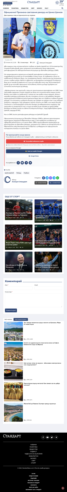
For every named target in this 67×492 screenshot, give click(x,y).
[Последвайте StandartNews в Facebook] (4, 5)
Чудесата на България (33, 454)
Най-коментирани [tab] (21, 319)
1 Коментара (56, 183)
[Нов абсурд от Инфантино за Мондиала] (18, 262)
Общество (33, 449)
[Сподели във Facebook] (43, 177)
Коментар (8, 292)
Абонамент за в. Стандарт (33, 490)
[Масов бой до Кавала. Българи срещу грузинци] (13, 412)
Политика (33, 447)
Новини (33, 444)
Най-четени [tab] (8, 319)
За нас (33, 474)
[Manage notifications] (63, 488)
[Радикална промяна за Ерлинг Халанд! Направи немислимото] (48, 262)
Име (6, 285)
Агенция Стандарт (46, 63)
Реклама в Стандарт (33, 483)
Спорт (33, 463)
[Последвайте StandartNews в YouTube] (8, 5)
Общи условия (33, 476)
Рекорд (18, 173)
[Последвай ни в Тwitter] (52, 437)
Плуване (26, 173)
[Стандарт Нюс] (12, 437)
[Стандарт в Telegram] (26, 162)
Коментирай (42, 183)
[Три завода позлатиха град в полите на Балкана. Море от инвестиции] (13, 331)
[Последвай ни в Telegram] (56, 437)
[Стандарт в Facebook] (18, 162)
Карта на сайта (33, 487)
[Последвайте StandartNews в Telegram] (10, 5)
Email (36, 285)
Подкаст (33, 451)
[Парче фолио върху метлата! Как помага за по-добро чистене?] (13, 391)
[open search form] (62, 8)
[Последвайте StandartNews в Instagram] (6, 5)
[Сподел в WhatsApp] (57, 177)
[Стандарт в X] (30, 162)
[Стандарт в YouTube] (22, 162)
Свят (33, 460)
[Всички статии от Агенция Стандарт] (7, 179)
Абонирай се (7, 3)
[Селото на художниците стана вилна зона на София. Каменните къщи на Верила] (13, 351)
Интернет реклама (33, 480)
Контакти (34, 485)
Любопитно (33, 456)
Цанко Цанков (9, 173)
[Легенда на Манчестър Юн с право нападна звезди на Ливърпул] (18, 209)
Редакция (34, 478)
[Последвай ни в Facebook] (43, 437)
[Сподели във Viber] (50, 177)
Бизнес (33, 458)
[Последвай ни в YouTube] (47, 437)
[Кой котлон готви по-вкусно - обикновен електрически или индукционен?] (13, 371)
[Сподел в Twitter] (47, 177)
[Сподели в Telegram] (54, 177)
